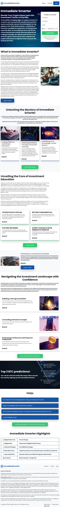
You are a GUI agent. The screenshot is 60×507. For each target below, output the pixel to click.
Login (56, 3)
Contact (49, 3)
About (44, 3)
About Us (46, 466)
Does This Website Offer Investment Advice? (17, 406)
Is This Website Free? (10, 417)
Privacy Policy (55, 504)
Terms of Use (47, 504)
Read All (4, 157)
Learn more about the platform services (30, 424)
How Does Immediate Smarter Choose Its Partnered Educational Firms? (27, 411)
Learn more (7, 101)
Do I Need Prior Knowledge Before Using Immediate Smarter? (23, 400)
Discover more (30, 167)
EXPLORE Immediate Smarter (30, 356)
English (48, 506)
